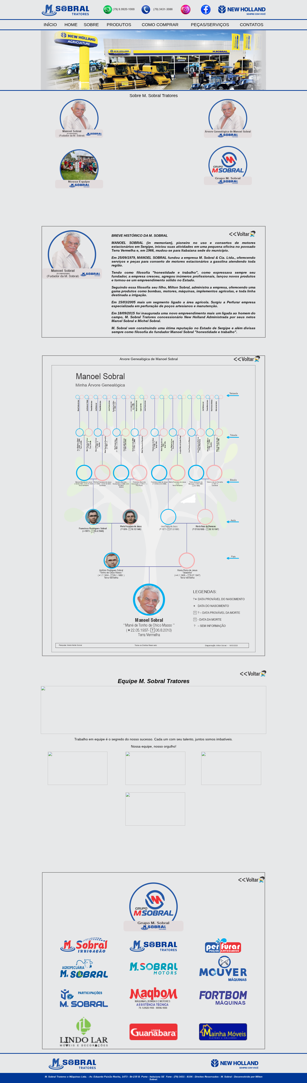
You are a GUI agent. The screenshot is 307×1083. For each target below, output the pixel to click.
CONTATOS (251, 24)
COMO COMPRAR (160, 24)
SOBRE (91, 24)
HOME (71, 24)
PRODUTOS (119, 24)
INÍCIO (50, 24)
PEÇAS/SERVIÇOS (210, 24)
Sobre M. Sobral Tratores (154, 95)
